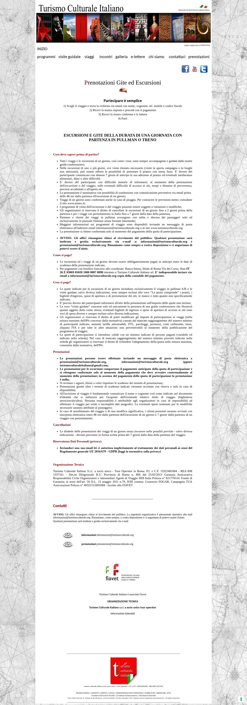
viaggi (89, 57)
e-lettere (138, 57)
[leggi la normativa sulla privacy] (139, 451)
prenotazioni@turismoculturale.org (114, 544)
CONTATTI (95, 693)
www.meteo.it (76, 203)
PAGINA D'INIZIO (82, 693)
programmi (46, 57)
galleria (121, 57)
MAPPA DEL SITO (164, 693)
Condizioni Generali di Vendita (103, 695)
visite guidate (69, 57)
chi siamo (156, 57)
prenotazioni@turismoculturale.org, (91, 361)
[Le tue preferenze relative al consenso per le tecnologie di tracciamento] (241, 699)
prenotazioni (199, 57)
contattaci (177, 57)
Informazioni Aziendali (123, 613)
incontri (105, 57)
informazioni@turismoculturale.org (145, 361)
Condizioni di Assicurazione (127, 695)
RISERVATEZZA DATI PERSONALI (129, 693)
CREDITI (103, 693)
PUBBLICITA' (150, 693)
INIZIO (42, 49)
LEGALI (112, 693)
